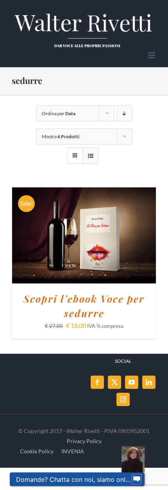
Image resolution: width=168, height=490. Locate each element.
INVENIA (72, 451)
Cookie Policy (37, 451)
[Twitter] (114, 382)
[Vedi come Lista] (90, 155)
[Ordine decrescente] (124, 113)
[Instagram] (123, 399)
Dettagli (125, 236)
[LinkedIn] (148, 382)
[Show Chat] (137, 479)
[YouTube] (131, 382)
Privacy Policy (84, 441)
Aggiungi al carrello (63, 236)
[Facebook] (97, 382)
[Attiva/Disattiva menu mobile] (152, 55)
